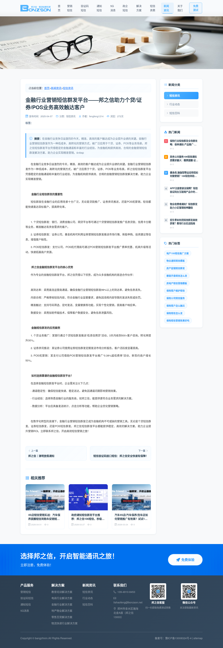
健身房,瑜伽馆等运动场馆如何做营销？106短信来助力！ (184, 174)
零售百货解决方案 (61, 617)
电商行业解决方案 (61, 598)
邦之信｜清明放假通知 (41, 456)
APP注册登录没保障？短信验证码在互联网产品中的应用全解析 (184, 190)
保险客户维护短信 (176, 290)
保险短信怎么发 (175, 313)
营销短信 (69, 8)
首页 (59, 8)
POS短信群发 (63, 426)
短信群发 (36, 202)
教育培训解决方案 (61, 592)
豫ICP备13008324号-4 (178, 638)
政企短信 (125, 8)
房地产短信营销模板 (177, 283)
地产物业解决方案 (61, 611)
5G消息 (113, 8)
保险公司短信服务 (176, 298)
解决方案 (139, 8)
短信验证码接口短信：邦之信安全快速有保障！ (120, 456)
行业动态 (174, 104)
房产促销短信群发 (176, 268)
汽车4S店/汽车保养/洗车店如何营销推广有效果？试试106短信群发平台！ (131, 517)
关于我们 (180, 8)
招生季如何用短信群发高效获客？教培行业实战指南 (183, 221)
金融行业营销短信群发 (72, 421)
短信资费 (152, 8)
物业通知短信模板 (176, 260)
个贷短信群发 (73, 335)
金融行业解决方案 (61, 604)
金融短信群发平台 (49, 383)
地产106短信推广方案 (178, 253)
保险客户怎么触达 (176, 305)
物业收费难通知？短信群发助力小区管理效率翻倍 (183, 205)
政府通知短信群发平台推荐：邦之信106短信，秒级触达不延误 (87, 517)
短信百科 (174, 113)
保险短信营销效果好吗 (178, 320)
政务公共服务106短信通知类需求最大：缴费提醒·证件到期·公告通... (184, 158)
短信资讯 (68, 88)
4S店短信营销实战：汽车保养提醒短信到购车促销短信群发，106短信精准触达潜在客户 (44, 517)
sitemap (198, 638)
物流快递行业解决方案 (64, 623)
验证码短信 (85, 8)
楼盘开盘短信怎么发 (177, 275)
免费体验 (187, 559)
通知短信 (99, 8)
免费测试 (195, 8)
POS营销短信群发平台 (84, 355)
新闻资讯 (166, 8)
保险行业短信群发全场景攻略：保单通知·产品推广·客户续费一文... (183, 142)
